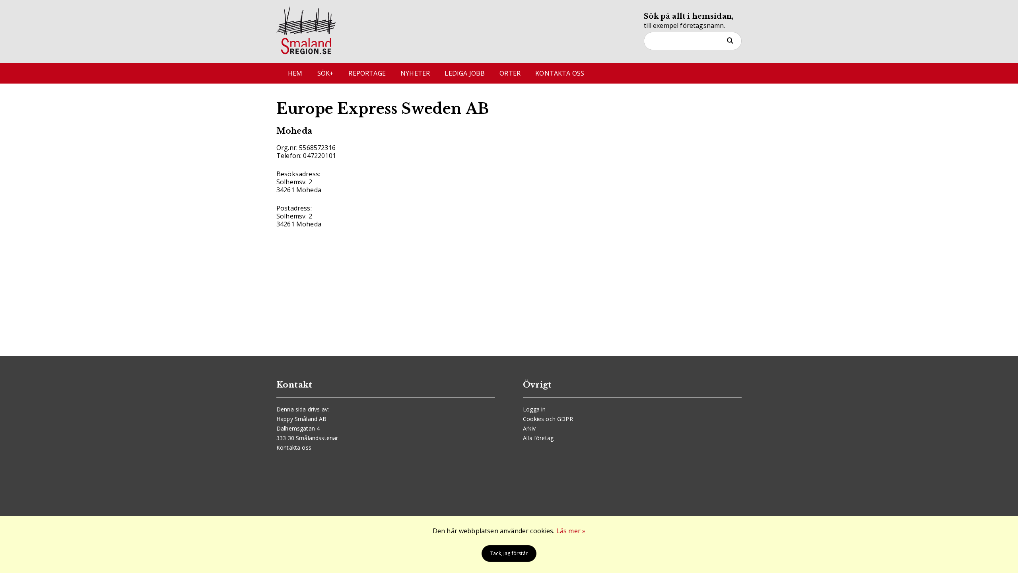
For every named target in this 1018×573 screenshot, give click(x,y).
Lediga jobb (465, 73)
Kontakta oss (559, 73)
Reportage (366, 73)
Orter (510, 73)
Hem (295, 73)
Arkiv (529, 428)
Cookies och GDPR (548, 419)
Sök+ (325, 73)
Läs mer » (570, 530)
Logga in (534, 409)
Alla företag (538, 438)
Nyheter (415, 73)
